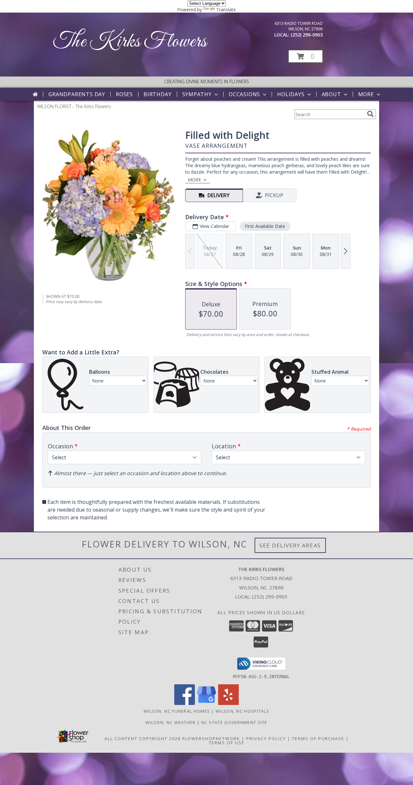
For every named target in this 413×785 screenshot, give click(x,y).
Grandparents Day (76, 94)
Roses (124, 94)
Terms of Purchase (318, 738)
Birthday (157, 94)
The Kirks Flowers (129, 42)
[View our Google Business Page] (206, 703)
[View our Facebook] (184, 703)
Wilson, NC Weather (171, 722)
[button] (305, 56)
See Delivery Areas (290, 545)
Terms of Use (227, 743)
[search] (370, 113)
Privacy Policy (266, 738)
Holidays (290, 94)
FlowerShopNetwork (211, 738)
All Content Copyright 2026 (143, 738)
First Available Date (265, 226)
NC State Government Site (234, 722)
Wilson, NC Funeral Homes (177, 711)
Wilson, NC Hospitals (242, 711)
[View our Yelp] (228, 703)
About (331, 94)
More (366, 94)
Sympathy (197, 94)
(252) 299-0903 (307, 35)
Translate (226, 9)
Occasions (244, 94)
